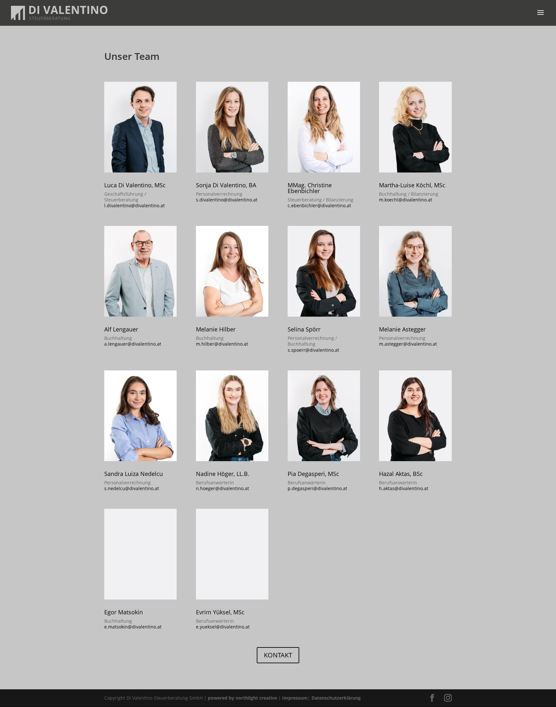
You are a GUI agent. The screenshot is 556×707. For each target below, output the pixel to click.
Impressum (295, 698)
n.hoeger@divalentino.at (222, 488)
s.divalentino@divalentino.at (226, 200)
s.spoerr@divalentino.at (313, 350)
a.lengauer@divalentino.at (132, 344)
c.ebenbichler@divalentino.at (319, 205)
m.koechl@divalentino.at (405, 200)
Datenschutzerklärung (336, 698)
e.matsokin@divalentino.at (133, 627)
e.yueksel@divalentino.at (223, 627)
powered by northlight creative (242, 698)
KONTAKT (278, 655)
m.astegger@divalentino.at (408, 344)
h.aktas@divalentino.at (403, 488)
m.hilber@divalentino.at (222, 344)
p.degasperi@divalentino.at (317, 488)
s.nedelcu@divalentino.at (131, 488)
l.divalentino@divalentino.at (134, 205)
